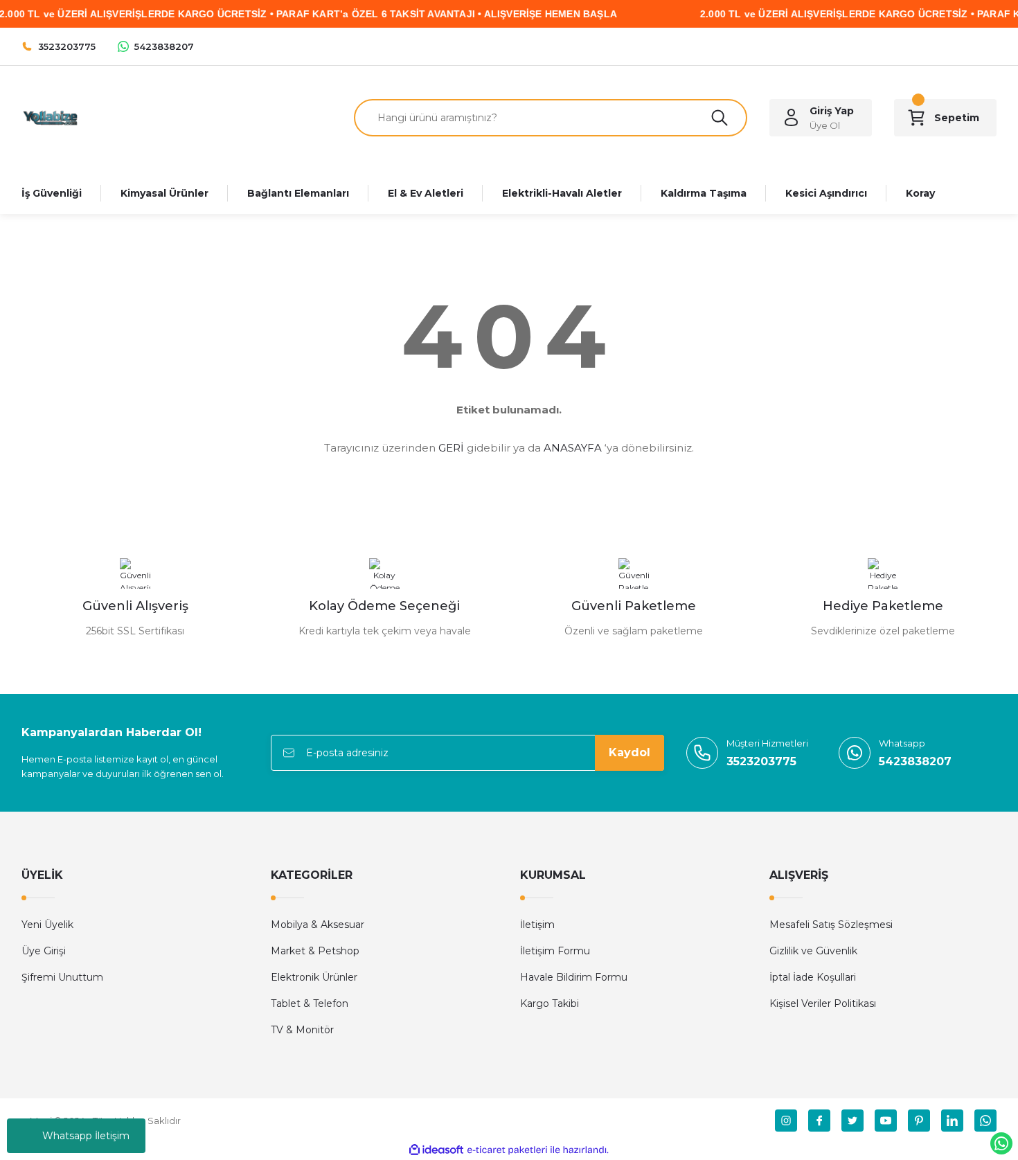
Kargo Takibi (549, 1003)
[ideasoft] (436, 1150)
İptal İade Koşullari (812, 977)
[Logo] (49, 116)
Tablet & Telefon (309, 1003)
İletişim (537, 924)
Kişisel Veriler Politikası (822, 1003)
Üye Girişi (43, 951)
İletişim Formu (555, 951)
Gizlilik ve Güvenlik (813, 951)
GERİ (451, 447)
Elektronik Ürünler (314, 977)
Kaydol (629, 752)
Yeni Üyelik (47, 924)
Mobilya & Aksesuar (317, 924)
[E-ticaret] (507, 1150)
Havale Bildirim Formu (573, 977)
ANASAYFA (573, 447)
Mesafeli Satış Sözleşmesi (831, 924)
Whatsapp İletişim (86, 1136)
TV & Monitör (302, 1030)
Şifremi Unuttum (62, 977)
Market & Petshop (315, 951)
